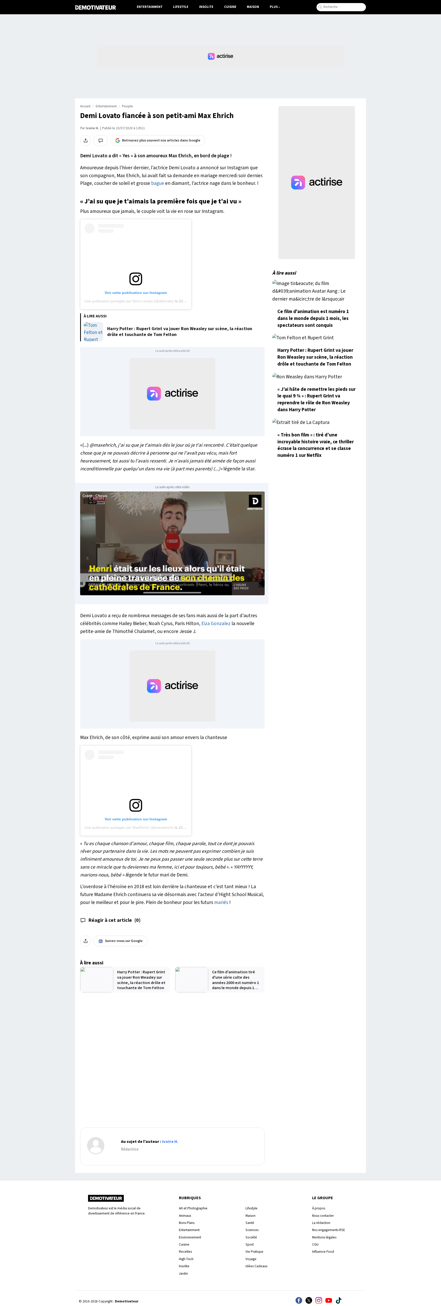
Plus (274, 7)
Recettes (185, 1251)
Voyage (251, 1259)
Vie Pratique (254, 1251)
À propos (318, 1208)
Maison (253, 7)
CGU (315, 1244)
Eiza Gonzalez (215, 623)
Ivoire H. (92, 128)
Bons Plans (186, 1222)
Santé (250, 1222)
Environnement (190, 1237)
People (127, 106)
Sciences (252, 1229)
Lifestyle (180, 7)
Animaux (185, 1215)
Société (251, 1237)
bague (157, 183)
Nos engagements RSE (328, 1229)
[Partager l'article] (85, 140)
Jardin (183, 1273)
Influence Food (323, 1251)
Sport (250, 1244)
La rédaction (321, 1222)
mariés (221, 902)
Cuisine (230, 7)
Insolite (206, 7)
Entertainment (150, 7)
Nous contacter (323, 1215)
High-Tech (186, 1259)
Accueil (85, 106)
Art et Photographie (193, 1208)
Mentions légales (324, 1237)
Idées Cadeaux (256, 1266)
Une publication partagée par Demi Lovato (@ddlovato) (129, 301)
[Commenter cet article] (100, 140)
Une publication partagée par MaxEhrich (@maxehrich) (129, 827)
